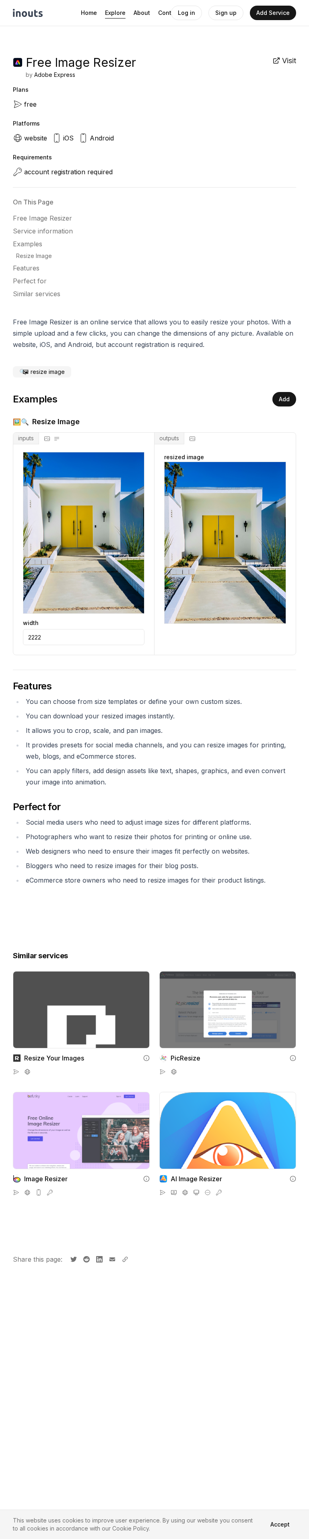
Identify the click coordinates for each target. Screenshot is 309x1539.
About (142, 12)
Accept (280, 1524)
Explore (115, 12)
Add (284, 399)
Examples (27, 244)
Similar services (36, 294)
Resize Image (34, 255)
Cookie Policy (130, 1528)
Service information (43, 231)
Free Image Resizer (42, 218)
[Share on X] (73, 1258)
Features (26, 268)
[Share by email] (111, 1258)
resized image (184, 457)
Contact (169, 12)
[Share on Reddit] (86, 1258)
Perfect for (30, 281)
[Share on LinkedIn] (99, 1258)
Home (89, 12)
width (31, 623)
